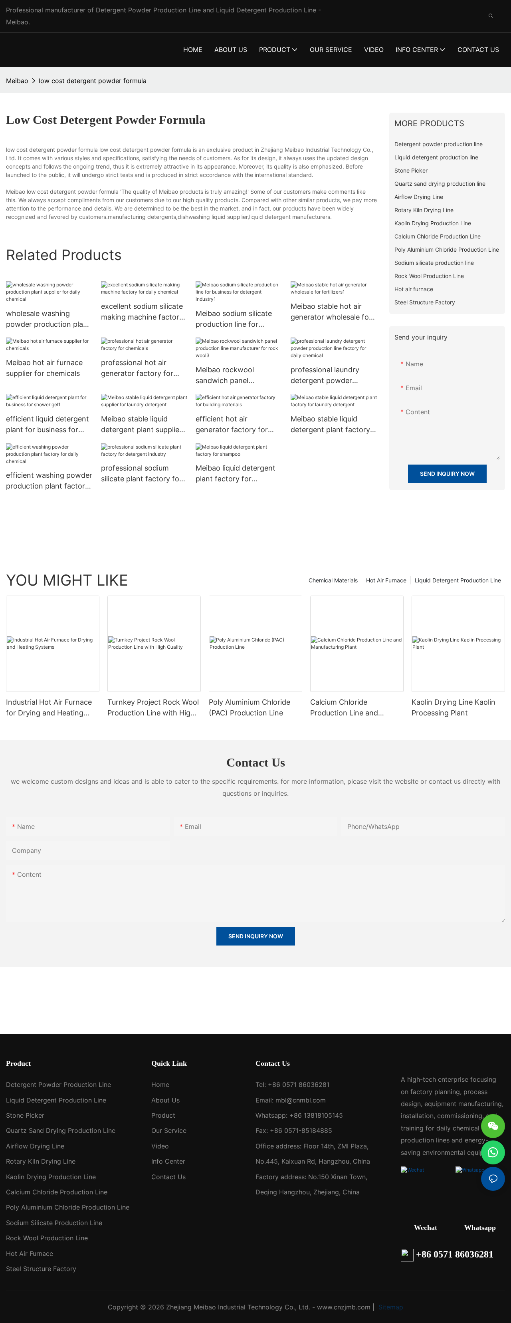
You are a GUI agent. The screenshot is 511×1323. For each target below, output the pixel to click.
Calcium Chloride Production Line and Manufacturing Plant (344, 708)
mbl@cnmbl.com (300, 1100)
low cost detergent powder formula (93, 81)
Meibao (17, 81)
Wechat (425, 1228)
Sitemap (389, 1307)
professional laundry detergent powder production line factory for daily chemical (329, 376)
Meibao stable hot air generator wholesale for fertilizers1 (331, 312)
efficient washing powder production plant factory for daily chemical (49, 481)
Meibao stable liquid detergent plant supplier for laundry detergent (141, 425)
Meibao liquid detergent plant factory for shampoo (235, 474)
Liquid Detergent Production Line (458, 580)
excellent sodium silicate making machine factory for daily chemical (142, 312)
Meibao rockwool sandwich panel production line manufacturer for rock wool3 (233, 376)
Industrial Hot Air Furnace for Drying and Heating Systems (49, 708)
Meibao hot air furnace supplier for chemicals (44, 367)
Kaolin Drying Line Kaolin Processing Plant (453, 707)
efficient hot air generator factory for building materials (232, 425)
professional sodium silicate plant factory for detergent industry (141, 474)
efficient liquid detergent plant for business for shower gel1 (47, 425)
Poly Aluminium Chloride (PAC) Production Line (249, 707)
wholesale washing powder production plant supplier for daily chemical (48, 319)
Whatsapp (480, 1228)
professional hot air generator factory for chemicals (137, 368)
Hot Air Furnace (386, 580)
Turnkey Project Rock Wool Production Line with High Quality (153, 708)
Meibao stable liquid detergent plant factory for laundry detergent (330, 425)
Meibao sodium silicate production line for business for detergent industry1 (234, 319)
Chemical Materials (333, 580)
